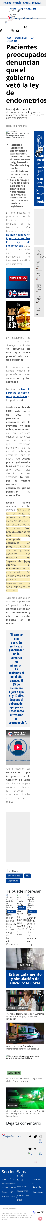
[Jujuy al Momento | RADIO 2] (35, 1163)
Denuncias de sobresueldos (18, 1008)
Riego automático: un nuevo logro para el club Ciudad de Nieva (24, 1079)
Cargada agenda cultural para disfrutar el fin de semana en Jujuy (32, 931)
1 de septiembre (23, 907)
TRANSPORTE (22, 1191)
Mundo (5, 1188)
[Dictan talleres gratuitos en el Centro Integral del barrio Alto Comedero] (9, 914)
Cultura (13, 1188)
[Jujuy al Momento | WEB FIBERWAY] (30, 1153)
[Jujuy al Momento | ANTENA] (40, 1141)
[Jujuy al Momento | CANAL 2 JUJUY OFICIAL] (35, 1148)
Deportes (27, 2)
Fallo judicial (25, 965)
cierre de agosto (34, 911)
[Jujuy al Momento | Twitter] (6, 23)
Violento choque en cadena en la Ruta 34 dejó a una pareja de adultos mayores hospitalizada (25, 1114)
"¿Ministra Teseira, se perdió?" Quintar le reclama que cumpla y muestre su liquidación (25, 1016)
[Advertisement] (23, 837)
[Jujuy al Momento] (11, 1138)
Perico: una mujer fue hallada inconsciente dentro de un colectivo (22, 1047)
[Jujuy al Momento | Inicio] (43, 1171)
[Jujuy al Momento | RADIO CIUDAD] (40, 1153)
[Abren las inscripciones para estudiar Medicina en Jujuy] (20, 911)
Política (7, 2)
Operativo (11, 1040)
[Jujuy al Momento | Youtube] (17, 30)
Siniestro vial (13, 1105)
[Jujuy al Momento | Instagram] (12, 30)
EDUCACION (22, 1187)
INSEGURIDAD (23, 1195)
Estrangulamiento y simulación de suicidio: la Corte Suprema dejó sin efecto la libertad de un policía (25, 985)
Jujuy (4, 1179)
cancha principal (14, 1073)
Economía (17, 2)
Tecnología (14, 1196)
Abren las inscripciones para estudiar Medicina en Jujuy (24, 924)
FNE (11, 1192)
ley (27, 875)
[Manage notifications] (40, 1219)
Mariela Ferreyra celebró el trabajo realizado (18, 392)
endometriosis (14, 875)
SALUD (20, 1200)
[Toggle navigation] (3, 12)
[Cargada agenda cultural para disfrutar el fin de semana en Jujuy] (30, 914)
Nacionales (6, 1183)
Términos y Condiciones (9, 1209)
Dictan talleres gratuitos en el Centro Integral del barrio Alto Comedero (12, 931)
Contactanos (38, 1192)
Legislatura (13, 880)
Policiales (36, 2)
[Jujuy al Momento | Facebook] (1, 30)
